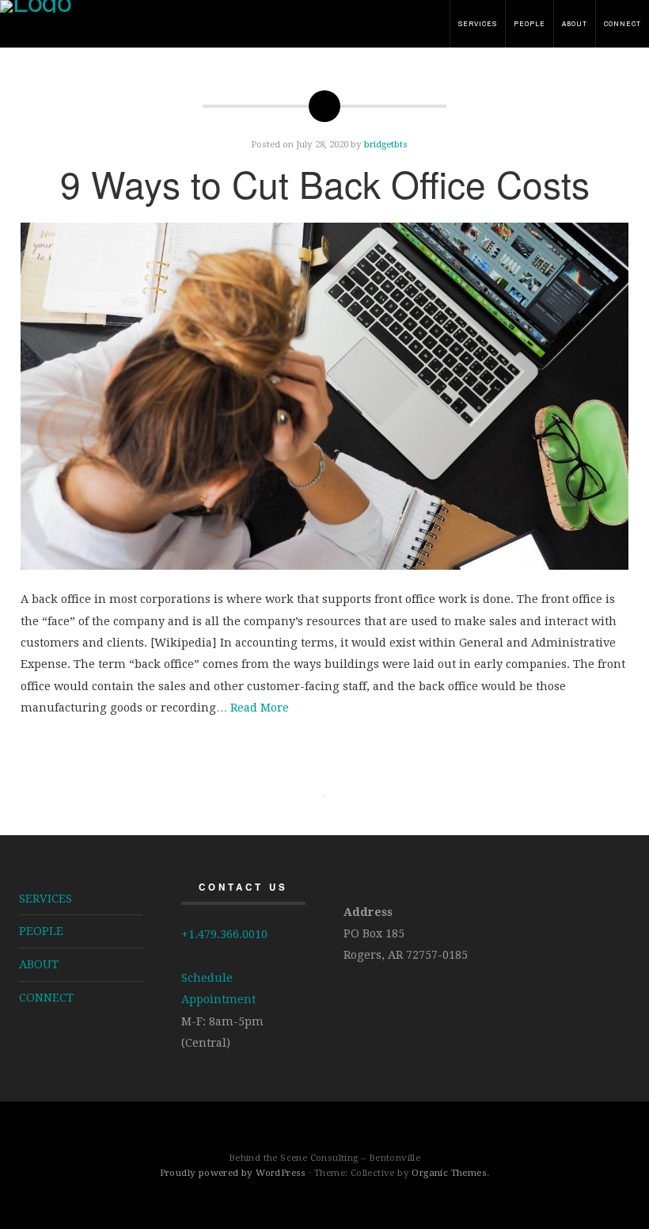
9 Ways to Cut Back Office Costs (325, 183)
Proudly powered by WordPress (233, 1172)
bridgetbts (386, 144)
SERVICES (477, 23)
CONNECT (622, 23)
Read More (259, 707)
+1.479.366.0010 (224, 934)
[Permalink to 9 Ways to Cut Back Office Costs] (324, 397)
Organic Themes (449, 1172)
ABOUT (574, 23)
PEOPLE (529, 23)
